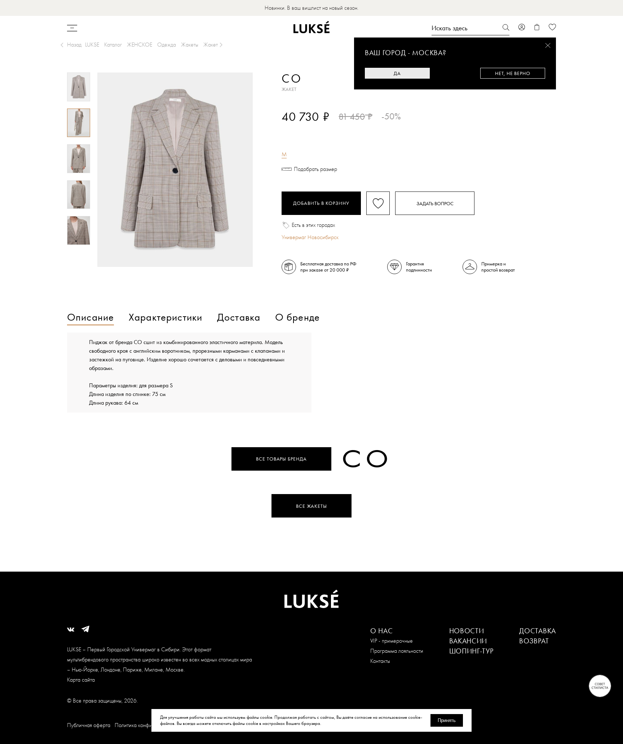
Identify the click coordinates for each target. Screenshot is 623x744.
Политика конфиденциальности (150, 725)
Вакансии (468, 641)
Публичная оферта (88, 725)
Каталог (113, 44)
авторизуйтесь (303, 129)
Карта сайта (81, 679)
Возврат (534, 641)
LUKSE (92, 44)
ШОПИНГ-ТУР (471, 651)
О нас (381, 630)
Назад (74, 44)
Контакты (380, 661)
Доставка (537, 630)
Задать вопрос (435, 203)
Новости (466, 630)
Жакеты (189, 44)
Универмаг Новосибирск (310, 237)
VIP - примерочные (391, 640)
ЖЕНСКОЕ (139, 44)
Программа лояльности (396, 651)
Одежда (166, 44)
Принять (447, 720)
